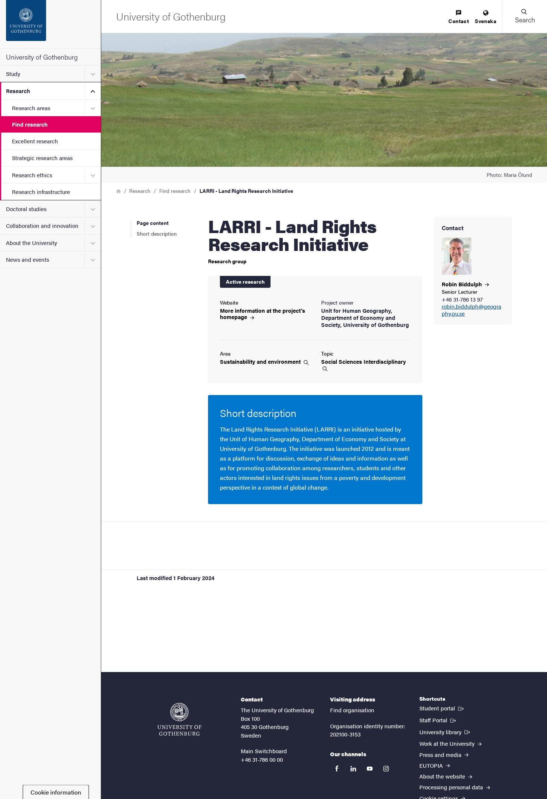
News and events (27, 259)
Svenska (485, 21)
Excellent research (35, 141)
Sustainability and (261, 361)
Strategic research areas (42, 158)
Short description (157, 233)
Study (13, 73)
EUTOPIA (431, 765)
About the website (443, 776)
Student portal (442, 708)
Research (18, 91)
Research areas (31, 108)
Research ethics (32, 175)
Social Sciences (363, 361)
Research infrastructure (41, 191)
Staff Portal (438, 720)
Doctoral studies (26, 209)
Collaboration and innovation (42, 225)
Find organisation (352, 710)
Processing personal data (451, 787)
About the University (31, 242)
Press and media (441, 754)
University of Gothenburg (42, 56)
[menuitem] (458, 17)
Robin (462, 284)
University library (445, 732)
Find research (30, 124)
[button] (524, 16)
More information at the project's (262, 313)
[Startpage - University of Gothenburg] (50, 24)
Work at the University (447, 743)
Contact (458, 21)
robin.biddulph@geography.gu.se (471, 310)
